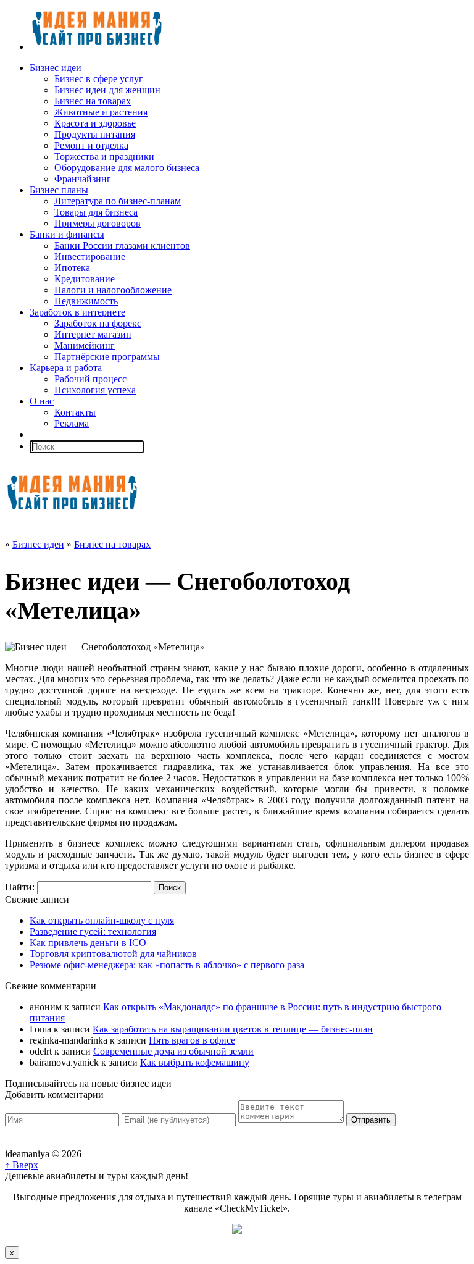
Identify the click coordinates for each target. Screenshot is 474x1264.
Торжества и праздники (104, 156)
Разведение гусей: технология (93, 931)
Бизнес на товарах (92, 101)
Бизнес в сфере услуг (98, 78)
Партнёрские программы (107, 356)
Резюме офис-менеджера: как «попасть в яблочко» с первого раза (167, 965)
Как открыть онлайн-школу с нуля (102, 920)
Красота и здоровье (95, 123)
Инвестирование (89, 256)
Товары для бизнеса (96, 212)
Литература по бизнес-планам (117, 201)
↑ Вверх (21, 1165)
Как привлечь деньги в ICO (88, 942)
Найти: (20, 887)
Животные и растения (101, 112)
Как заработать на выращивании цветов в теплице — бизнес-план (233, 1029)
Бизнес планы (59, 190)
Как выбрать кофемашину (194, 1062)
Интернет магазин (92, 334)
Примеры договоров (97, 223)
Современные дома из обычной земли (173, 1051)
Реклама (71, 423)
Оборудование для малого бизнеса (126, 167)
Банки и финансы (67, 234)
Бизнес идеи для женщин (107, 90)
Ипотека (72, 267)
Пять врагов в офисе (192, 1040)
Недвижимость (86, 301)
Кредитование (84, 279)
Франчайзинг (82, 179)
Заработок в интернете (77, 312)
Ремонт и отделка (91, 145)
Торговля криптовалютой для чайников (113, 953)
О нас (42, 401)
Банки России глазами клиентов (122, 245)
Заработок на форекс (97, 323)
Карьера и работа (66, 367)
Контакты (75, 412)
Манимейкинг (84, 345)
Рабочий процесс (90, 379)
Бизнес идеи (55, 67)
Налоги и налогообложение (113, 290)
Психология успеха (95, 390)
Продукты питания (94, 134)
